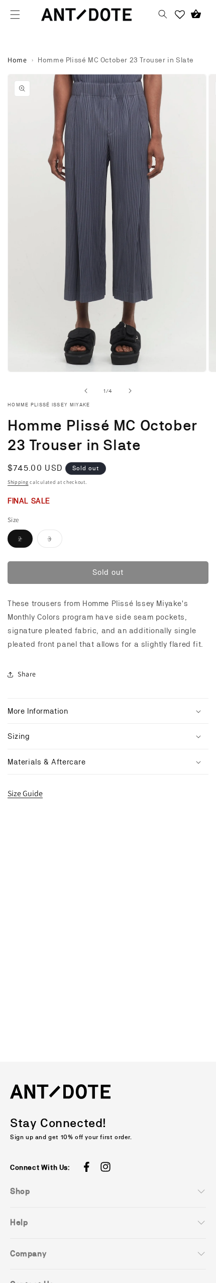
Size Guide (25, 793)
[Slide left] (86, 391)
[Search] (163, 15)
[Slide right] (130, 391)
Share (27, 673)
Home (17, 59)
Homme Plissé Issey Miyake (49, 404)
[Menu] (15, 15)
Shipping (18, 482)
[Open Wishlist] (180, 15)
